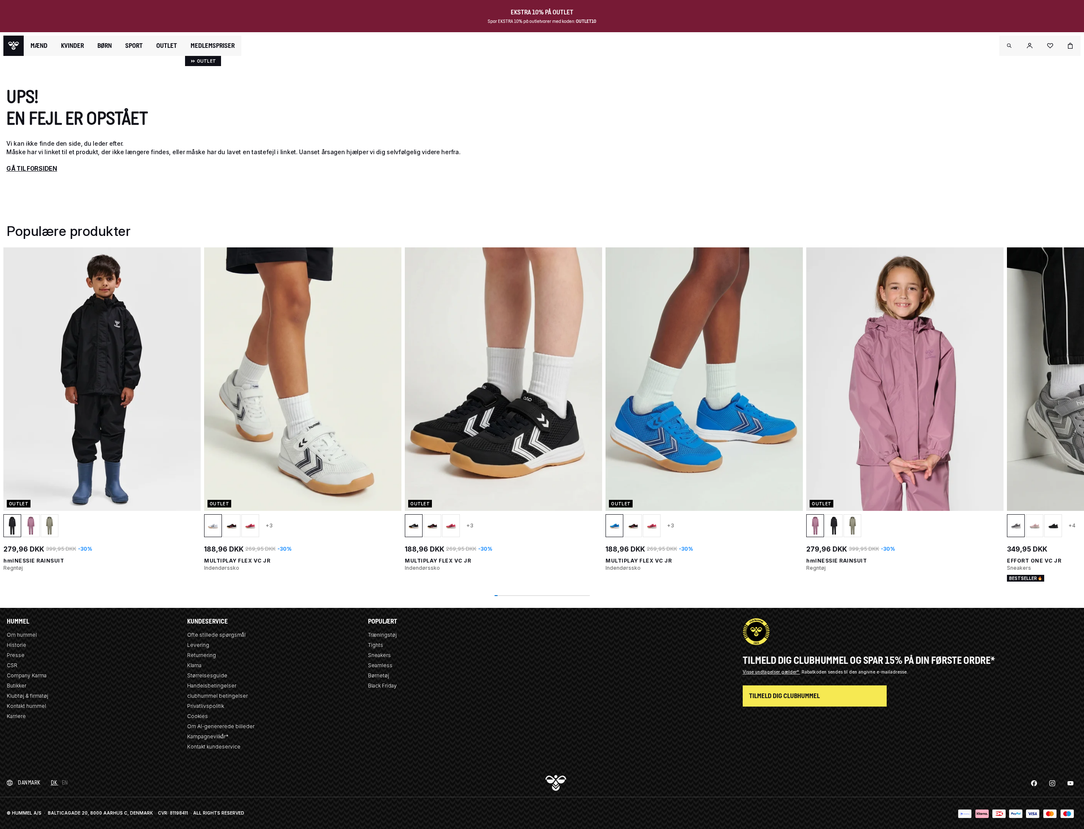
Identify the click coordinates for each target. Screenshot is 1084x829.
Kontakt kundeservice (214, 746)
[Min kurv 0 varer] (1070, 46)
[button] (1009, 46)
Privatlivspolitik (205, 706)
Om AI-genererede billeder (220, 726)
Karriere (16, 716)
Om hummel (22, 635)
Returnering (201, 655)
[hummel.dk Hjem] (13, 46)
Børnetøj (378, 675)
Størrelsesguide (207, 675)
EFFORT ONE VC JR (1034, 560)
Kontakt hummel (26, 706)
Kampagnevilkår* (208, 736)
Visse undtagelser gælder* (771, 671)
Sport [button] (134, 45)
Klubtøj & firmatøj (27, 696)
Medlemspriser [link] (213, 45)
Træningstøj (382, 635)
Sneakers (379, 655)
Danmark (29, 782)
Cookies (197, 716)
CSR (12, 665)
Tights (375, 645)
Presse (16, 655)
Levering (198, 645)
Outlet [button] (166, 45)
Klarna (194, 665)
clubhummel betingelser (217, 696)
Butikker (16, 685)
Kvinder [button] (72, 45)
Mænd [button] (38, 45)
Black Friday (382, 685)
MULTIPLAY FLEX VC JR (237, 560)
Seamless (380, 665)
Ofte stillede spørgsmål (216, 635)
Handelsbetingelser (211, 685)
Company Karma (27, 675)
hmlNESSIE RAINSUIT (33, 560)
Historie (16, 645)
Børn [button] (104, 45)
